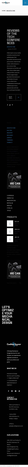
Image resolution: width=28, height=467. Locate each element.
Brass (16, 245)
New (8, 160)
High (8, 155)
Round (9, 254)
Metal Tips (17, 225)
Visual (9, 166)
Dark (13, 247)
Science (15, 162)
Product (17, 160)
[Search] (20, 283)
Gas (14, 250)
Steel (13, 254)
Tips (8, 256)
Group (17, 153)
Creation (10, 149)
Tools (18, 164)
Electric (9, 130)
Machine (9, 158)
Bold (8, 147)
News (12, 160)
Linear (13, 155)
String (18, 254)
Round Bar (17, 232)
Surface (9, 137)
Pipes (16, 252)
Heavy (18, 250)
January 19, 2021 (12, 49)
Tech (13, 164)
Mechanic (10, 135)
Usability (9, 142)
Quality (9, 162)
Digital (9, 151)
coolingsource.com (12, 455)
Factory (9, 250)
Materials (16, 158)
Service (9, 164)
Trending (10, 140)
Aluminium (10, 245)
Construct (14, 147)
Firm (8, 153)
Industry (10, 132)
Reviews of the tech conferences (13, 37)
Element (14, 151)
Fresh (12, 153)
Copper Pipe (17, 240)
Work (13, 166)
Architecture (11, 46)
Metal (9, 252)
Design (16, 149)
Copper (9, 247)
